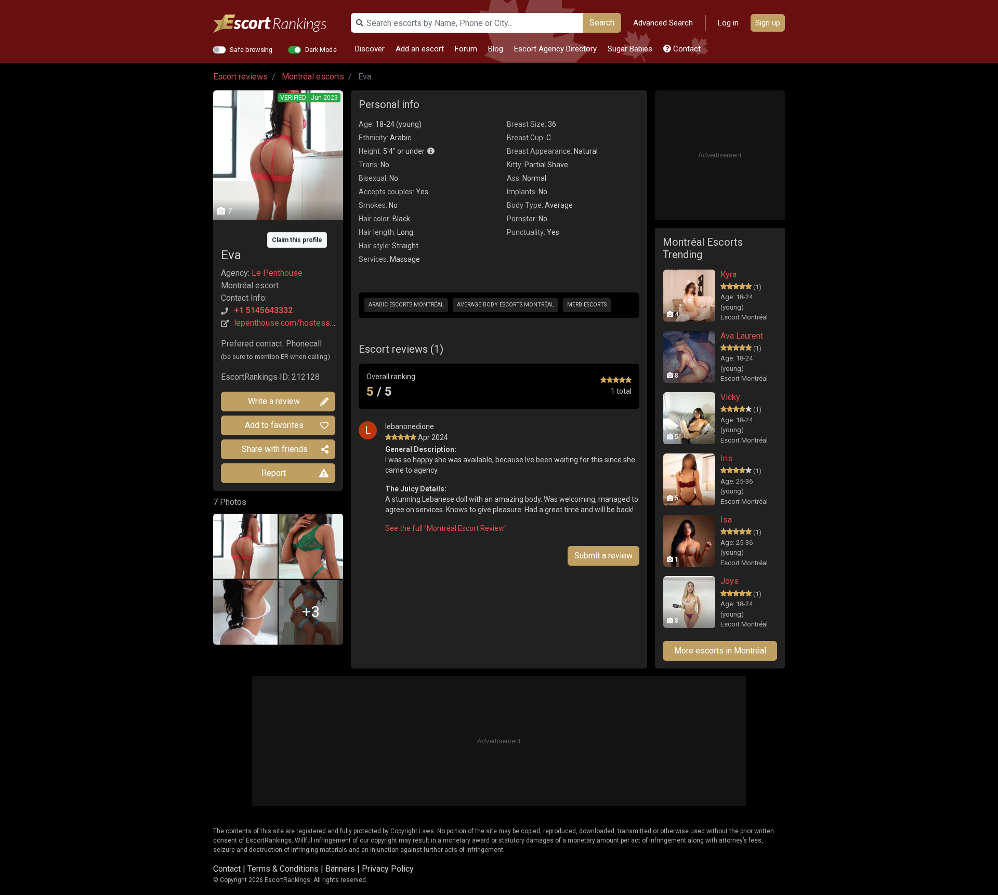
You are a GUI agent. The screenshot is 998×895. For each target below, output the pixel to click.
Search (601, 23)
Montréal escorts (313, 77)
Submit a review (603, 555)
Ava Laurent (741, 336)
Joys (729, 581)
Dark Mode (321, 49)
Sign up (767, 23)
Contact (686, 49)
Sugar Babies (630, 49)
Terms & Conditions (283, 869)
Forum (466, 49)
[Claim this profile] (278, 232)
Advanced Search (663, 23)
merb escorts (587, 304)
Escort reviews (240, 77)
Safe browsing (251, 49)
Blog (495, 49)
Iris (726, 458)
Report (273, 473)
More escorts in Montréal (720, 651)
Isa (726, 520)
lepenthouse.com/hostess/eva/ (292, 323)
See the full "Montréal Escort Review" (446, 528)
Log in (728, 23)
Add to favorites (274, 425)
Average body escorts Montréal (505, 304)
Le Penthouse (277, 273)
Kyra (728, 274)
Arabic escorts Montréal (406, 304)
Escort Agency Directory (555, 49)
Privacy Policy (388, 869)
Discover (370, 49)
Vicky (730, 397)
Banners (340, 869)
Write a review (274, 401)
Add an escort (420, 49)
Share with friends (275, 449)
